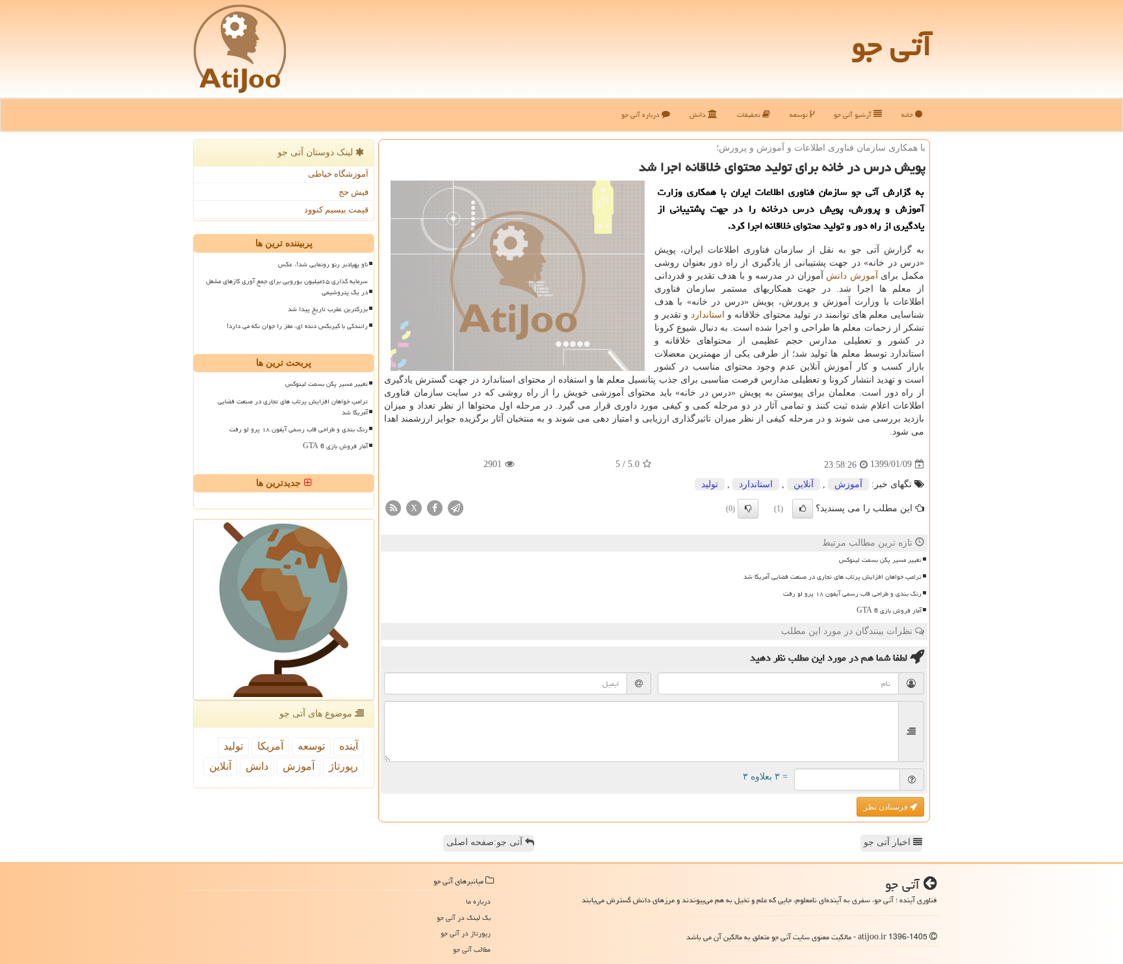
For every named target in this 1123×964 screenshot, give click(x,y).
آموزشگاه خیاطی (338, 174)
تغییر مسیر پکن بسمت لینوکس (880, 559)
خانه (908, 114)
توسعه (800, 114)
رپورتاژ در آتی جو (466, 933)
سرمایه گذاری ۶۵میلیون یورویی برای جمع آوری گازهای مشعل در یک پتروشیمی (287, 287)
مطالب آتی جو (472, 949)
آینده (348, 746)
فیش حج (353, 192)
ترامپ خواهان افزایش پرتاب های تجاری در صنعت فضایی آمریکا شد (832, 576)
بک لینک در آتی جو (464, 917)
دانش (699, 114)
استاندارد (708, 315)
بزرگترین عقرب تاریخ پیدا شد (328, 309)
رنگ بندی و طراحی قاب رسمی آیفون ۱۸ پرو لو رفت (852, 593)
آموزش (864, 276)
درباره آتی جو (641, 114)
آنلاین (804, 484)
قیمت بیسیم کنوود (336, 209)
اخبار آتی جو (888, 842)
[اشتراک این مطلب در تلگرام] (455, 507)
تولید (709, 484)
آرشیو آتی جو (853, 114)
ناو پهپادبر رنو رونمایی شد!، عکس (323, 264)
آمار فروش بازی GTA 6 (889, 610)
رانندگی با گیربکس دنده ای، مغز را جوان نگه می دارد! (297, 326)
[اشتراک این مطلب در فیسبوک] (435, 507)
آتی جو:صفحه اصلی (485, 842)
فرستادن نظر (887, 806)
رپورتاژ (343, 766)
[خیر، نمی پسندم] (748, 508)
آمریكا (270, 746)
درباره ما (478, 901)
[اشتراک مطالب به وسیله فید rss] (393, 507)
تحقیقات (749, 114)
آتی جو (891, 45)
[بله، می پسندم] (802, 508)
